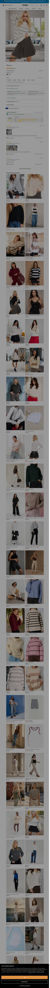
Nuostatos (24, 981)
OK (24, 977)
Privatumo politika (40, 972)
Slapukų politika (31, 972)
